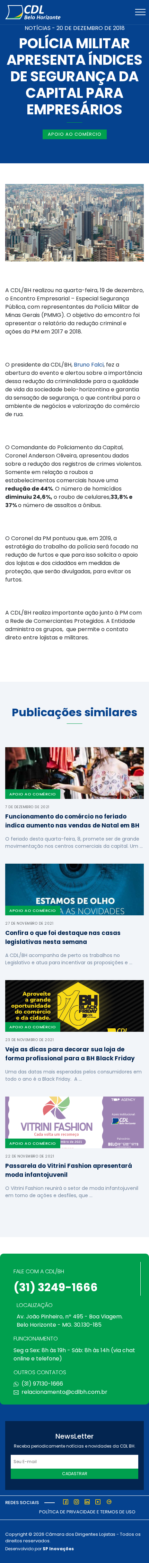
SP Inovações (58, 1549)
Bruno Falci (89, 365)
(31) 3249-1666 (56, 1287)
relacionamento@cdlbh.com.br (64, 1392)
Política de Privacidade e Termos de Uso (87, 1512)
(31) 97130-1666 (42, 1384)
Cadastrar (74, 1474)
